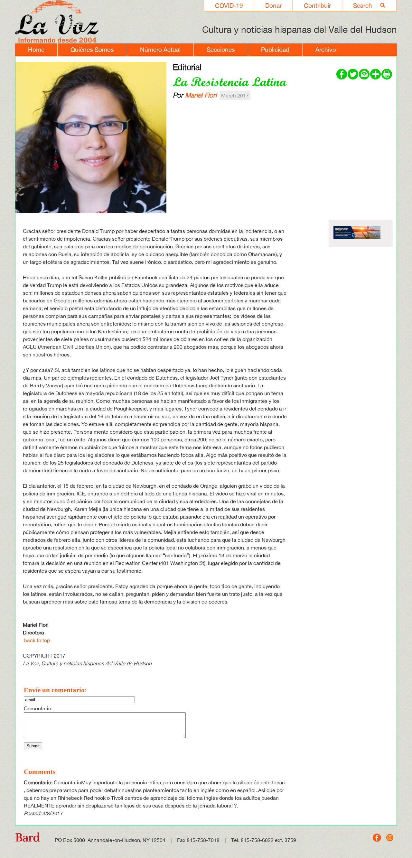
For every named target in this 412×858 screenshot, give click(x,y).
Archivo (325, 49)
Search (362, 5)
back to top (37, 640)
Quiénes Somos (92, 49)
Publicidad (275, 49)
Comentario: (38, 708)
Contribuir (317, 5)
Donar (273, 5)
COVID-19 (229, 5)
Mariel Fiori (201, 95)
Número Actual (160, 49)
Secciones (221, 49)
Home (36, 49)
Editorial (187, 67)
